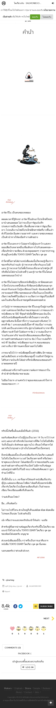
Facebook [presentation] (24, 654)
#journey (10, 580)
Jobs (37, 692)
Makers (10, 3)
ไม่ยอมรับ (47, 17)
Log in (29, 667)
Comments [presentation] (13, 647)
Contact (28, 692)
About (19, 692)
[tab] (12, 647)
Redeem (46, 688)
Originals (18, 688)
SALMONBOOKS (34, 3)
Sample (36, 688)
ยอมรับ (35, 17)
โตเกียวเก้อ (19, 3)
